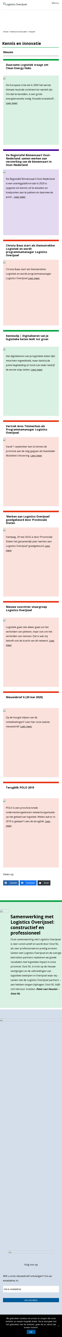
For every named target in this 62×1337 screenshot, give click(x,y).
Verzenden (31, 1300)
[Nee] (58, 1325)
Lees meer (12, 103)
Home (5, 31)
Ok (31, 1331)
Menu (55, 3)
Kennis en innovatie (18, 31)
